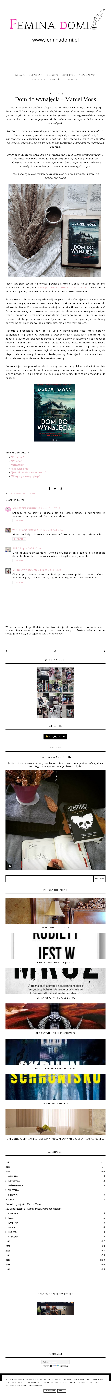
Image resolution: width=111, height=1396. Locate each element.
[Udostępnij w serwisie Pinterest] (61, 489)
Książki (20, 74)
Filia (10, 493)
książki (18, 493)
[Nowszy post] (6, 651)
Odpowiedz (19, 521)
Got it (62, 1391)
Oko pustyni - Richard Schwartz (55, 1033)
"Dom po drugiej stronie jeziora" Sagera (63, 287)
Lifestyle (68, 74)
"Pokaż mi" (17, 457)
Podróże (55, 79)
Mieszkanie (72, 79)
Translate (64, 1366)
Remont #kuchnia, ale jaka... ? (55, 962)
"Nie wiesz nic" (20, 468)
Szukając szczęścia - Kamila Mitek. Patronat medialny (33, 1208)
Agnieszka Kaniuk (24, 508)
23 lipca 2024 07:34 (51, 530)
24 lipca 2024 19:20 (49, 569)
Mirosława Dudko (24, 569)
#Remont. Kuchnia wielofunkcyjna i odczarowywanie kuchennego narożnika (55, 1138)
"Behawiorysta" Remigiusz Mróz (55, 997)
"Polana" (16, 461)
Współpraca (87, 74)
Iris (14, 548)
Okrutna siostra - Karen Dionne (55, 1068)
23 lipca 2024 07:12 (48, 508)
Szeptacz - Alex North (55, 757)
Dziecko (52, 74)
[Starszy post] (105, 651)
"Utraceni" (17, 464)
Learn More (50, 1391)
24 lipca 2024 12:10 (29, 548)
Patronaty (38, 79)
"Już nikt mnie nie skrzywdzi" (28, 472)
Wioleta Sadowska (25, 530)
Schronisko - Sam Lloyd (55, 1103)
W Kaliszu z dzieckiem (55, 927)
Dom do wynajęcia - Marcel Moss (23, 1204)
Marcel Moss (29, 493)
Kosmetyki (36, 74)
